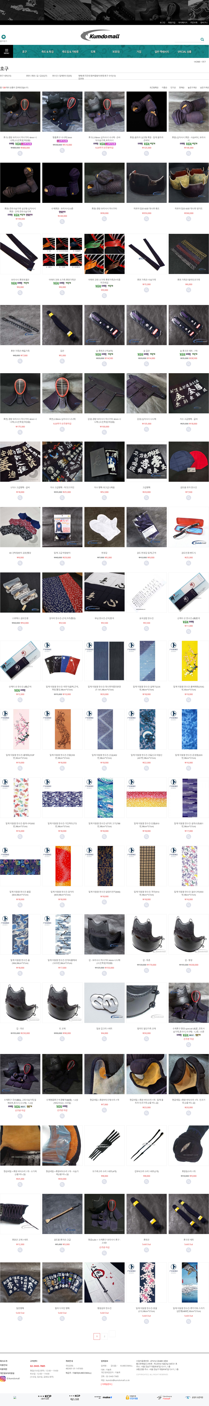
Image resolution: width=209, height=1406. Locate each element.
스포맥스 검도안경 (20, 618)
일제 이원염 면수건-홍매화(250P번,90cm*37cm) (20, 756)
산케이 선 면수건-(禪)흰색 (188, 618)
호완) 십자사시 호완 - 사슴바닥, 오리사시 (188, 139)
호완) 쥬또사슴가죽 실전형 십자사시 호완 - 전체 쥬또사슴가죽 (20, 210)
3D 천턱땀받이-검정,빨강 (20, 552)
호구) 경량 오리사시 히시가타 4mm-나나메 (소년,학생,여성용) (20, 139)
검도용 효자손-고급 (62, 1239)
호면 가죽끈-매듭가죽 (20, 350)
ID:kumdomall (13, 1378)
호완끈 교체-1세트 (20, 1239)
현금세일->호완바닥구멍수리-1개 (104, 1099)
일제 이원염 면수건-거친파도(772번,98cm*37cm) (62, 825)
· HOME (196, 61)
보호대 (116, 52)
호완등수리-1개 (188, 1171)
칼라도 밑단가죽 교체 (146, 1028)
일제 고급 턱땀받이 (62, 552)
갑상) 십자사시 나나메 (146, 419)
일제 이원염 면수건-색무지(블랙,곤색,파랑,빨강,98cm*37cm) (62, 688)
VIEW (165, 1361)
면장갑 (104, 552)
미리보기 (20, 153)
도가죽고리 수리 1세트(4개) (104, 1171)
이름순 (164, 87)
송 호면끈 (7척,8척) (104, 350)
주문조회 (193, 22)
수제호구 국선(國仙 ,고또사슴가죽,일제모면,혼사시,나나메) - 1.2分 (20, 1101)
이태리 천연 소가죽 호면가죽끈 (62, 279)
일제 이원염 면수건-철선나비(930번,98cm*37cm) (188, 893)
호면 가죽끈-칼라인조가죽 (188, 279)
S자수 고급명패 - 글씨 (20, 487)
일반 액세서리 (162, 52)
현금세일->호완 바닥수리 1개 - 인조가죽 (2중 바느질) (188, 1101)
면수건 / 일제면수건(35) (62, 75)
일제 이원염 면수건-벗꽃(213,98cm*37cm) (146, 1310)
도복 (93, 52)
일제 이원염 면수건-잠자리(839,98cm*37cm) (62, 893)
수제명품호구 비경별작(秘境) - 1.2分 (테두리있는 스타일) (62, 1101)
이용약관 (3, 1369)
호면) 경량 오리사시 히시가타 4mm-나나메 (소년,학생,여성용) (20, 420)
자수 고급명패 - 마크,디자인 (62, 487)
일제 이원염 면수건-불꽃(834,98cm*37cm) (20, 893)
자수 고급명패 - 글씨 (189, 419)
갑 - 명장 (188, 960)
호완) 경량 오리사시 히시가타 (104, 208)
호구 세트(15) (5, 75)
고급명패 (146, 487)
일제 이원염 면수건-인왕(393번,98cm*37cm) (62, 756)
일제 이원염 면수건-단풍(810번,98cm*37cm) (146, 825)
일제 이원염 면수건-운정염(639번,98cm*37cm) (188, 756)
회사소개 (3, 1361)
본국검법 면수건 (146, 618)
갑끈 (62, 350)
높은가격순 (192, 87)
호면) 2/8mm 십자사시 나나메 (62, 419)
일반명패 (20, 1308)
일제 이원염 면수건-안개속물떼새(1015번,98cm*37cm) (62, 962)
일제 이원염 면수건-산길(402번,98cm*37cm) (104, 756)
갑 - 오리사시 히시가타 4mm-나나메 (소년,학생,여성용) (104, 962)
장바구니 (204, 22)
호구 (24, 52)
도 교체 (62, 1028)
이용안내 (3, 1365)
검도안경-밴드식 (188, 552)
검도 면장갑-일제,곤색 (146, 552)
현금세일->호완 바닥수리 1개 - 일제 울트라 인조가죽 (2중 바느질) (146, 1101)
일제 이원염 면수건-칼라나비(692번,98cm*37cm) (20, 825)
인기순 (173, 87)
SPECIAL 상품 (184, 52)
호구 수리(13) (110, 75)
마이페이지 (182, 22)
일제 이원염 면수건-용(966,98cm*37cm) (20, 962)
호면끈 (146, 1239)
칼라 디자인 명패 (62, 1308)
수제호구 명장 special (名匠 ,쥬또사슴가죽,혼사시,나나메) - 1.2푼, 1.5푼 (189, 1030)
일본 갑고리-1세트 (104, 1028)
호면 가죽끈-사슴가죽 (146, 279)
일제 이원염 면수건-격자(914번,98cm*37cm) (146, 893)
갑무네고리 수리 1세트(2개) (147, 1171)
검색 (201, 39)
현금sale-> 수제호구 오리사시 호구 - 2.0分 (104, 1241)
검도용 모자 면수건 (188, 487)
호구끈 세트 (189, 1239)
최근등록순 (154, 87)
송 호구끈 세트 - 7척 (188, 350)
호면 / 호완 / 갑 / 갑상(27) (36, 75)
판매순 (182, 87)
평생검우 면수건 (104, 1308)
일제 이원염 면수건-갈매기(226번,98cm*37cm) (146, 688)
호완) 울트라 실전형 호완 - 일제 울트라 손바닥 (146, 139)
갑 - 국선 (20, 1028)
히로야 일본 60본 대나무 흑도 (146, 208)
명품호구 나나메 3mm (62, 137)
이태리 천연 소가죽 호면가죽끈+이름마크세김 (104, 281)
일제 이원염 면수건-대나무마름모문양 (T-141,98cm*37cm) (104, 688)
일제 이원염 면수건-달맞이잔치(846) (104, 891)
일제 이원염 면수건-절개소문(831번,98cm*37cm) (188, 825)
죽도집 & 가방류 (70, 52)
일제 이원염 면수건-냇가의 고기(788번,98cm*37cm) (104, 825)
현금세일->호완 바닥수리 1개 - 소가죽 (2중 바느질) (20, 1173)
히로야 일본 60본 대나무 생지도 (188, 208)
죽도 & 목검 (47, 52)
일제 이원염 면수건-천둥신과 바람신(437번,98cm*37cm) (146, 756)
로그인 (162, 22)
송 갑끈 (146, 350)
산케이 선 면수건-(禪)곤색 (20, 686)
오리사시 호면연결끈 (20, 279)
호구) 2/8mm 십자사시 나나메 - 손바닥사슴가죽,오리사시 (104, 139)
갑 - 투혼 (146, 960)
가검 (139, 52)
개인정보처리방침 (7, 1373)
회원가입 (171, 22)
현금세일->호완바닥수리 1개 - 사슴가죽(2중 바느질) (62, 1173)
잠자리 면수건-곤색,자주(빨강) (62, 618)
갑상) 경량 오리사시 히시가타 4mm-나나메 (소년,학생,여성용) (104, 420)
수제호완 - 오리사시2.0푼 (62, 208)
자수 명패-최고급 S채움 (104, 487)
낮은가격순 (204, 87)
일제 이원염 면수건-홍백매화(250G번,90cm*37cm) (188, 688)
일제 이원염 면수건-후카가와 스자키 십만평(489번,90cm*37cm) (188, 1310)
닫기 (205, 6)
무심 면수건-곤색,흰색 (104, 618)
